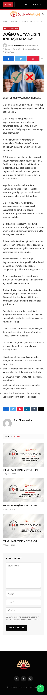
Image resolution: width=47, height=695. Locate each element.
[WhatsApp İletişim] (40, 688)
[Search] (43, 14)
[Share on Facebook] (8, 58)
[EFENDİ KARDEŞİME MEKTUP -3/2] (23, 490)
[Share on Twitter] (21, 58)
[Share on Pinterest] (33, 58)
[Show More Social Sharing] (41, 58)
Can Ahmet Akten (17, 45)
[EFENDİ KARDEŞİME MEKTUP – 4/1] (23, 455)
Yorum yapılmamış (32, 49)
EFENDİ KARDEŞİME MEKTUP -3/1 (20, 541)
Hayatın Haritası (11, 28)
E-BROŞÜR (37, 4)
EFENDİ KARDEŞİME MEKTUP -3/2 (20, 505)
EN (26, 4)
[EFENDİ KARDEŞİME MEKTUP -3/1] (23, 526)
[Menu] (4, 14)
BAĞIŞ (8, 5)
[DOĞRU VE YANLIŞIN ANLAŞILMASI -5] (23, 78)
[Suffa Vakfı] (25, 14)
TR (18, 4)
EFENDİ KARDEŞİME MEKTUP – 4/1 (20, 470)
